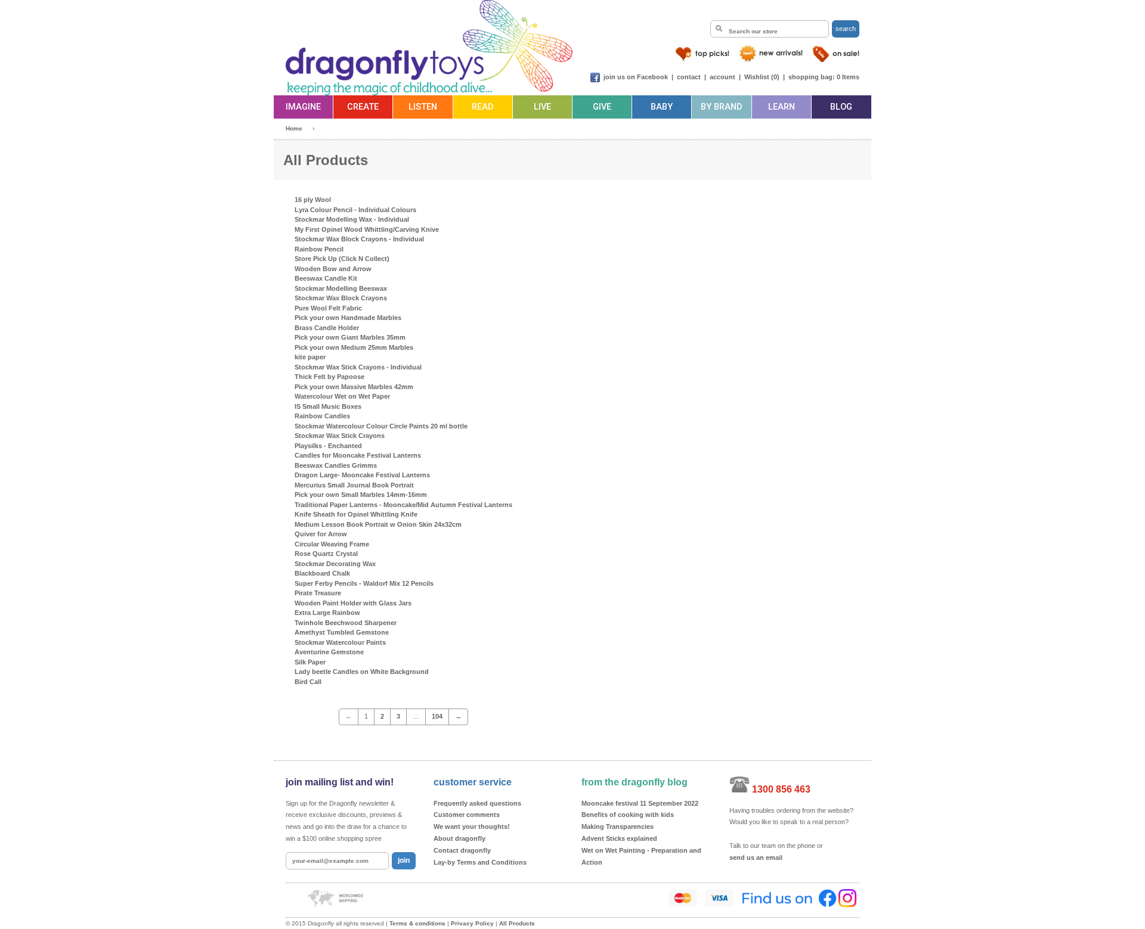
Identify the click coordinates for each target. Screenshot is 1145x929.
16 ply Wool (313, 199)
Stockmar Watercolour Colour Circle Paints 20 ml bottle (381, 426)
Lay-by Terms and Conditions (480, 862)
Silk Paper (310, 662)
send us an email (755, 857)
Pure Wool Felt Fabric (328, 308)
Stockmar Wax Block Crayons (341, 298)
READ (482, 107)
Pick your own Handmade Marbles (348, 317)
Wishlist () (761, 76)
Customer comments (467, 814)
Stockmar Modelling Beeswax (341, 288)
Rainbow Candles (322, 416)
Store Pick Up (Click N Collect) (342, 258)
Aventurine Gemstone (329, 651)
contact (689, 76)
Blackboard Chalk (322, 573)
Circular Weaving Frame (332, 544)
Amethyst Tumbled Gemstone (342, 632)
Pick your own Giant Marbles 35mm (350, 337)
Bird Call (308, 681)
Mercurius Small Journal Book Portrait (354, 485)
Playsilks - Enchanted (328, 445)
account (722, 76)
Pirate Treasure (318, 592)
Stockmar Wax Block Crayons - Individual (359, 239)
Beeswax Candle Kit (326, 278)
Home (294, 128)
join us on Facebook (636, 76)
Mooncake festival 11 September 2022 (639, 803)
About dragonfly (459, 838)
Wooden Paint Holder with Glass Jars (353, 603)
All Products (517, 923)
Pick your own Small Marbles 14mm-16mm (361, 494)
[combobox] (769, 29)
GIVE (602, 107)
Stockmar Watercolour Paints (340, 642)
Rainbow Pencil (319, 249)
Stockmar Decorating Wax (335, 563)
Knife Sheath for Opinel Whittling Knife (356, 514)
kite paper (310, 357)
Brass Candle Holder (327, 327)
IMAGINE (303, 107)
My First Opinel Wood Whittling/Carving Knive (367, 229)
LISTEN (423, 107)
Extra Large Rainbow (327, 612)
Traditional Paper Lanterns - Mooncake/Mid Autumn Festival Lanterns (403, 504)
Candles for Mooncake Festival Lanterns (358, 455)
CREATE (363, 107)
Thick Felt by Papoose (329, 376)
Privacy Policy (472, 923)
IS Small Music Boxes (328, 406)
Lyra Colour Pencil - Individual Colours (355, 209)
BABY (662, 107)
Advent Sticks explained (619, 838)
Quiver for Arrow (321, 533)
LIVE (542, 107)
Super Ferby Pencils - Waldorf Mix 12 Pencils (364, 583)
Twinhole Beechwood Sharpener (346, 622)
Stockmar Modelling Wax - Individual (352, 219)
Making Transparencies (617, 826)
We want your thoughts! (472, 826)
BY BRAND (721, 107)
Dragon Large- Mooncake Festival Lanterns (362, 475)
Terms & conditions (417, 923)
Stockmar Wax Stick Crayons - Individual (358, 367)
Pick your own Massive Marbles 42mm (354, 386)
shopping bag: (811, 76)
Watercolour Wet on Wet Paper (342, 396)
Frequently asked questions (477, 803)
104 (437, 716)
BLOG (841, 107)
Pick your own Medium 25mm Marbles (354, 347)
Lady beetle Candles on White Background (362, 671)
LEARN (781, 107)
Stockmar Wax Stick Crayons (340, 435)
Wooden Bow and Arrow (333, 268)
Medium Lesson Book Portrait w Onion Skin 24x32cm (378, 524)
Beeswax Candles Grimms (336, 465)
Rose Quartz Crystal (326, 553)
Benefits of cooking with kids (627, 814)
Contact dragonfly (462, 850)
